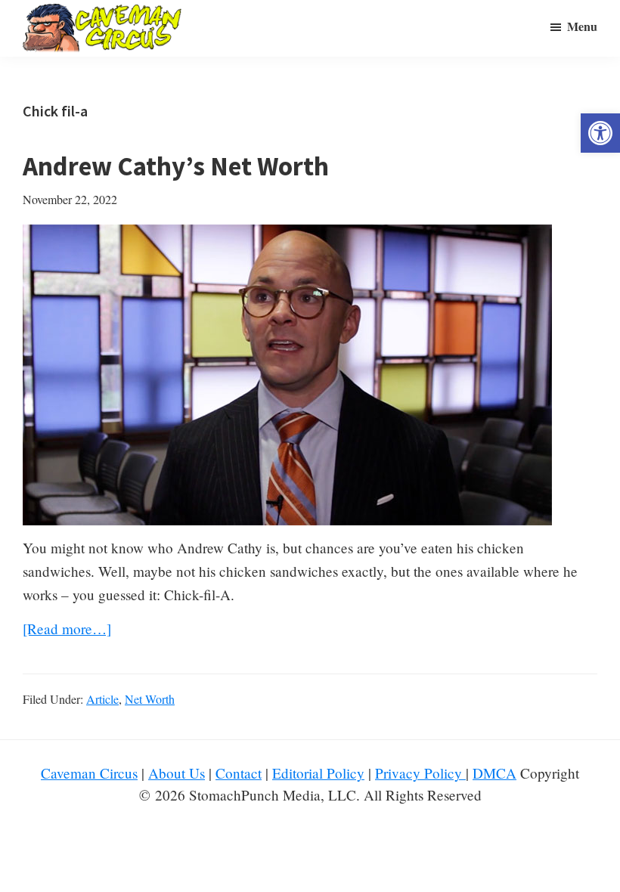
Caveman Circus (89, 772)
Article (102, 699)
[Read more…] (67, 629)
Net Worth (150, 699)
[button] (600, 133)
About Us (176, 772)
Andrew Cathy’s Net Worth (176, 166)
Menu (582, 26)
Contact (238, 772)
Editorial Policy (318, 772)
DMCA (494, 772)
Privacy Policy (420, 772)
